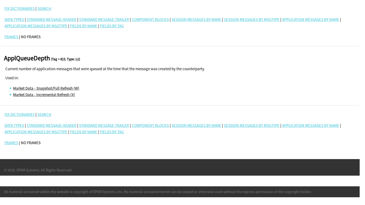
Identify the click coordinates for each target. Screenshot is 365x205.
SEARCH (44, 8)
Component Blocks (150, 19)
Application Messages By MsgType (36, 25)
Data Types (14, 19)
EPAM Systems (28, 170)
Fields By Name (83, 25)
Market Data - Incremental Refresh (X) (44, 94)
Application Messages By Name (310, 19)
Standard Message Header (51, 19)
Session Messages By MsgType (251, 19)
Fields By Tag (112, 25)
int (77, 59)
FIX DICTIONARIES (20, 8)
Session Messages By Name (196, 19)
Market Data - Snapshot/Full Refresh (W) (46, 88)
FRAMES (11, 36)
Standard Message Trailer (104, 19)
